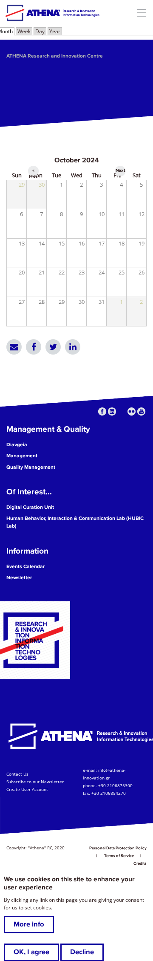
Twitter (53, 347)
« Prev (33, 171)
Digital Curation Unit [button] (30, 507)
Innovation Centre (52, 12)
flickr (131, 411)
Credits (140, 863)
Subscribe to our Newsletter (35, 782)
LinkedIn (72, 347)
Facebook (33, 347)
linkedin (112, 411)
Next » (120, 171)
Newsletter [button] (19, 577)
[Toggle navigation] (141, 12)
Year (54, 31)
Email (14, 347)
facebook (102, 411)
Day (40, 31)
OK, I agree (31, 952)
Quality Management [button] (30, 467)
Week (24, 31)
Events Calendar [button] (25, 566)
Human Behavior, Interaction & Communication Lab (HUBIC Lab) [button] (75, 522)
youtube (141, 411)
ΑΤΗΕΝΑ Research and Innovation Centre (54, 56)
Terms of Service (119, 855)
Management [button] (21, 456)
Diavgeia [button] (16, 445)
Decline (82, 952)
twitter (121, 411)
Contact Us (17, 774)
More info (29, 924)
